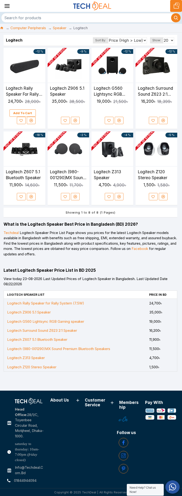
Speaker (59, 28)
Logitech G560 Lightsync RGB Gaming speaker (110, 91)
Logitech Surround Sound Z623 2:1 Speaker (155, 91)
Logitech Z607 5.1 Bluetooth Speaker (23, 174)
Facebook (140, 248)
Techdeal (11, 232)
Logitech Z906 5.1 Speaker (67, 91)
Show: (156, 40)
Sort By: (100, 40)
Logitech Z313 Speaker (107, 174)
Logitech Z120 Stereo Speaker (152, 174)
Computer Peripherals (28, 28)
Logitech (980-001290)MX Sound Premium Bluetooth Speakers (68, 175)
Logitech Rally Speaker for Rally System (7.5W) (22, 91)
